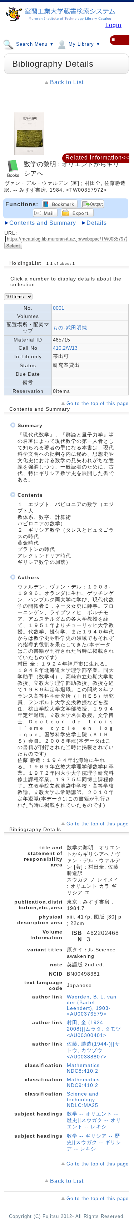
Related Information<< (97, 158)
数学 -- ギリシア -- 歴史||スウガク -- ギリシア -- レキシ (94, 1142)
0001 (58, 308)
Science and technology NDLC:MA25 (83, 1099)
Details (96, 223)
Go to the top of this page (97, 403)
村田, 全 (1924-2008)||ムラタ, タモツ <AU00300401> (94, 1029)
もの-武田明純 (70, 327)
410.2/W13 (65, 348)
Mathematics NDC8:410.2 (83, 1068)
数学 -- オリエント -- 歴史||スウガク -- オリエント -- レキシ (94, 1120)
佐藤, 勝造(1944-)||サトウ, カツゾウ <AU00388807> (93, 1050)
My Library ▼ (84, 44)
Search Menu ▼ (34, 44)
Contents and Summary (42, 223)
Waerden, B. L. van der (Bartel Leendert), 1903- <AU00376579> (91, 1005)
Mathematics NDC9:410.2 (83, 1082)
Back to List (67, 82)
